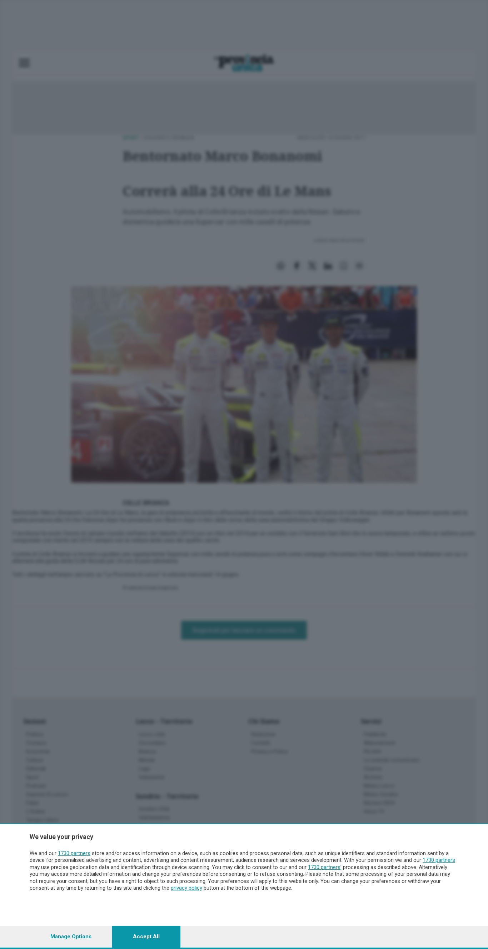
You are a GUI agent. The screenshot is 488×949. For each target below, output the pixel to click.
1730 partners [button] (74, 853)
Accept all (146, 936)
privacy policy (186, 888)
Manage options (70, 936)
